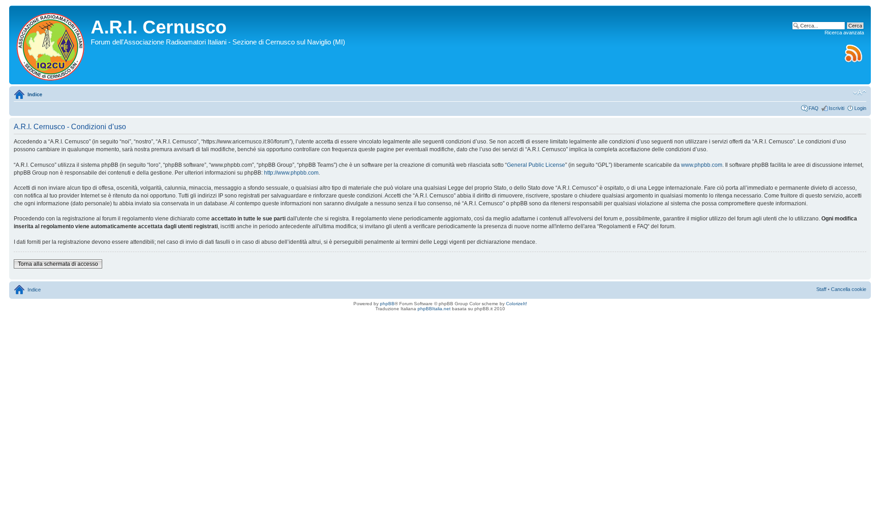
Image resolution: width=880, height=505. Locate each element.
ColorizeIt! (516, 303)
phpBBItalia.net (434, 308)
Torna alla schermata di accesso (58, 264)
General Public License (536, 165)
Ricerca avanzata (844, 32)
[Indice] (51, 45)
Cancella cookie (848, 289)
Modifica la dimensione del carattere (859, 92)
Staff (821, 289)
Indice (35, 94)
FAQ (813, 108)
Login (860, 108)
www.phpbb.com (701, 165)
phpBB (387, 303)
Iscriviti (836, 108)
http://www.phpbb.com (291, 173)
